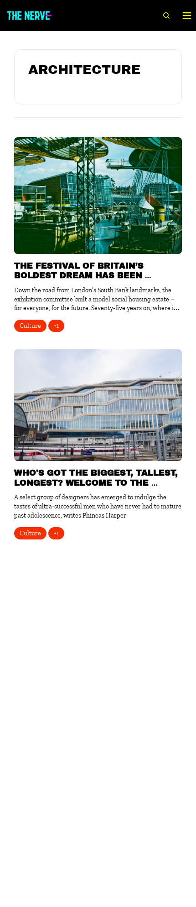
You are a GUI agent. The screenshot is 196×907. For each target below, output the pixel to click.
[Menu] (186, 15)
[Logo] (29, 15)
